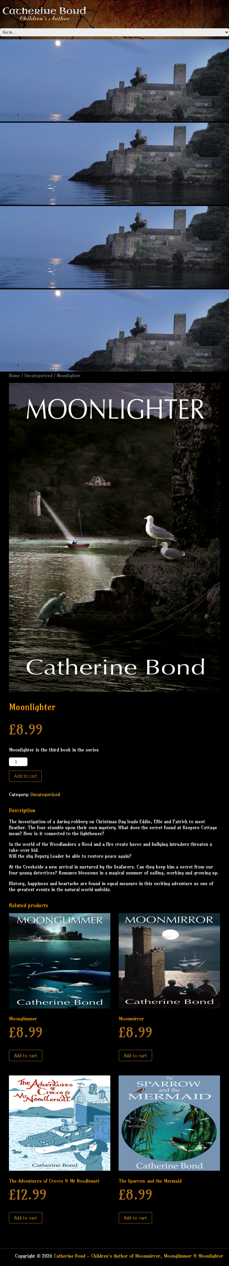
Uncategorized (38, 375)
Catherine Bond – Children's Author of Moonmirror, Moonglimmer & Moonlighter (138, 1256)
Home (14, 375)
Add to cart (25, 776)
